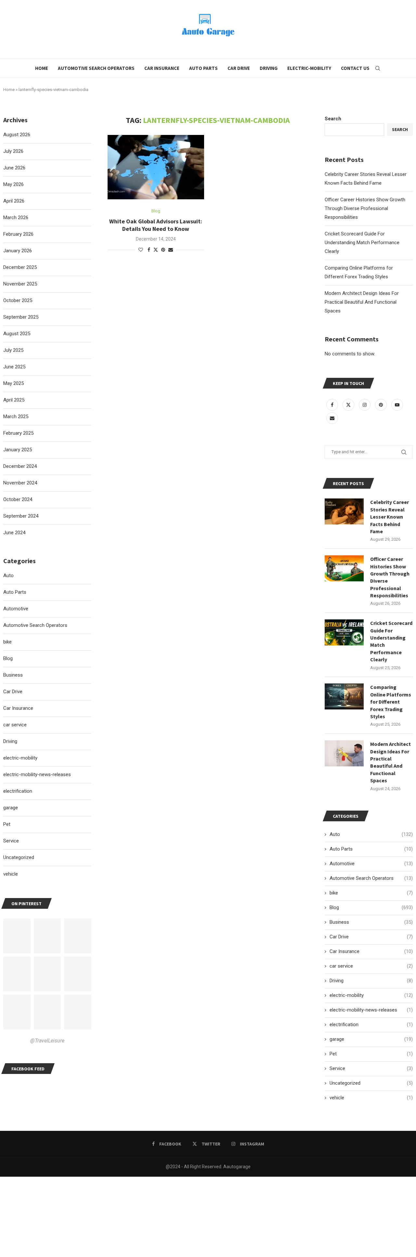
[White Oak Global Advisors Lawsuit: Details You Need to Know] (156, 167)
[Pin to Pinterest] (163, 249)
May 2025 (13, 383)
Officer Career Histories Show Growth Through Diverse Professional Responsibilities (365, 208)
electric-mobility (371, 995)
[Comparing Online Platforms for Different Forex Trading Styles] (344, 696)
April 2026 (13, 201)
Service (371, 1068)
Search (333, 119)
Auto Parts (203, 68)
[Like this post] (140, 249)
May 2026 (13, 184)
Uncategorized (371, 1083)
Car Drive (239, 68)
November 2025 (20, 284)
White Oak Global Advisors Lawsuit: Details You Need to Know (155, 225)
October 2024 (17, 499)
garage (371, 1039)
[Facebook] (333, 405)
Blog (371, 907)
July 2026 (13, 151)
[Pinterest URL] (17, 936)
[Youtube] (397, 405)
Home (41, 68)
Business (371, 922)
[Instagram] (365, 405)
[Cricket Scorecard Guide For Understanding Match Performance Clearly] (344, 632)
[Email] (332, 418)
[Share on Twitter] (155, 249)
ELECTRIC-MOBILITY (309, 68)
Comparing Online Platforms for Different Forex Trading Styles (390, 702)
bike (371, 893)
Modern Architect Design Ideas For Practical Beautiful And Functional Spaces (362, 302)
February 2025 (18, 433)
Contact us (355, 68)
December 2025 (20, 267)
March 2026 (15, 217)
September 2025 (20, 317)
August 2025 (16, 334)
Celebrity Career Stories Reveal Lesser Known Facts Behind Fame (389, 517)
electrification (371, 1024)
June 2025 (14, 367)
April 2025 (13, 400)
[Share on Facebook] (149, 249)
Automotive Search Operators (96, 68)
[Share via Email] (170, 249)
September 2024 (20, 516)
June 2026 (14, 168)
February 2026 (18, 234)
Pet (371, 1054)
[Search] (377, 68)
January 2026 (17, 251)
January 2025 (17, 450)
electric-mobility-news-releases (371, 1010)
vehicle (371, 1098)
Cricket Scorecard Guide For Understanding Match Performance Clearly (362, 242)
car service (371, 966)
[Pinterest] (381, 405)
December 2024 (20, 466)
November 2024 (20, 483)
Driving (269, 68)
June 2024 (14, 533)
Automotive (371, 864)
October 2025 (17, 300)
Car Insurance (161, 68)
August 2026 (16, 135)
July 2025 (13, 350)
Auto (371, 834)
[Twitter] (349, 405)
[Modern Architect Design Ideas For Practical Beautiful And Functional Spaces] (344, 753)
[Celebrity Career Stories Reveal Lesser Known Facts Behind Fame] (344, 511)
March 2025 (15, 416)
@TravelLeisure (47, 1041)
